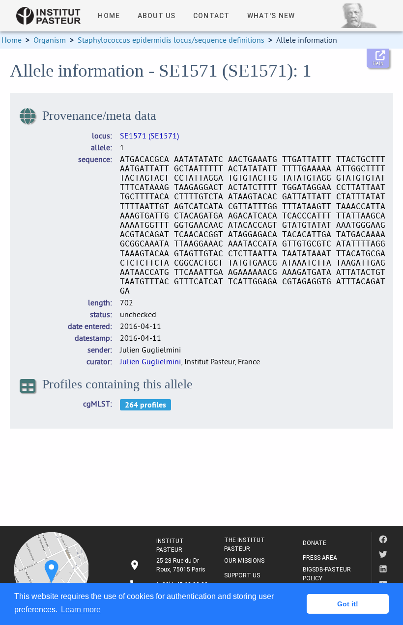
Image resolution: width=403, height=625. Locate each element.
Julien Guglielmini (150, 361)
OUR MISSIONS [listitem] (244, 560)
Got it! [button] (347, 604)
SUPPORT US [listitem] (242, 575)
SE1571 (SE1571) (149, 135)
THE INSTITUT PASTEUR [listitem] (244, 544)
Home (11, 40)
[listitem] (168, 565)
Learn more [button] (81, 609)
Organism (49, 40)
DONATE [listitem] (314, 543)
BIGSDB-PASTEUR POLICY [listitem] (327, 574)
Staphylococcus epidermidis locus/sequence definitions (171, 40)
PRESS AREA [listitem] (320, 557)
